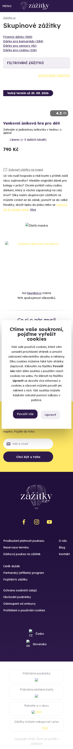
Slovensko (40, 644)
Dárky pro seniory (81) (19, 46)
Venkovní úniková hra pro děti (31, 123)
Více (33, 209)
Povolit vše (25, 414)
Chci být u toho (28, 457)
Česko (39, 634)
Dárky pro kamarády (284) (23, 41)
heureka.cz (34, 293)
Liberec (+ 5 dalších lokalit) (28, 139)
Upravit (50, 415)
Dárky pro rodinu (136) (20, 50)
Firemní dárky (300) (17, 37)
